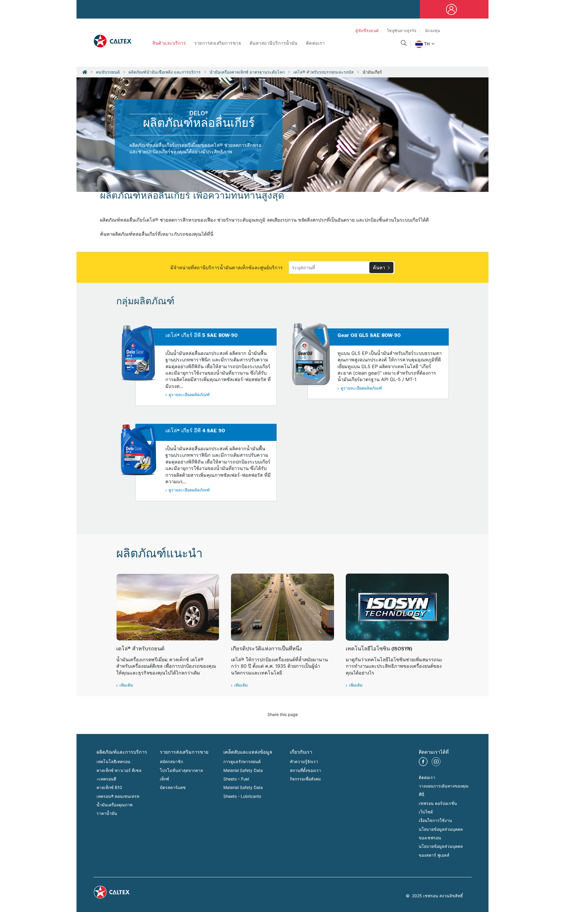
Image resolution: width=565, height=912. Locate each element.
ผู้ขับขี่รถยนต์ (367, 31)
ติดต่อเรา (315, 44)
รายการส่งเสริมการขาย (217, 44)
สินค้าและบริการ (169, 44)
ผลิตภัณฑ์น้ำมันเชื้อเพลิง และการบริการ (165, 71)
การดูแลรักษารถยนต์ (242, 761)
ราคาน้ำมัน (107, 813)
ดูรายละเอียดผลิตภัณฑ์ (189, 395)
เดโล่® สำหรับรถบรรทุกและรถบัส (323, 71)
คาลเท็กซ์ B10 (109, 787)
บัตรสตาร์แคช (173, 787)
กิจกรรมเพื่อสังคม (305, 778)
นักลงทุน (432, 31)
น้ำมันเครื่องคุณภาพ (114, 804)
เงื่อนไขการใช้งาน (435, 820)
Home (84, 72)
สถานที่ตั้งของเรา (305, 770)
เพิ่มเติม (126, 686)
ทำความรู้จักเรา (304, 761)
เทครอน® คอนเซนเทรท (118, 796)
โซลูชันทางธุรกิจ (402, 31)
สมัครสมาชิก (171, 761)
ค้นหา (379, 267)
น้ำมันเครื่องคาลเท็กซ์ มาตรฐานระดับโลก (247, 71)
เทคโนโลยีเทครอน (113, 761)
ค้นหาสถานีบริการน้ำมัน (274, 44)
